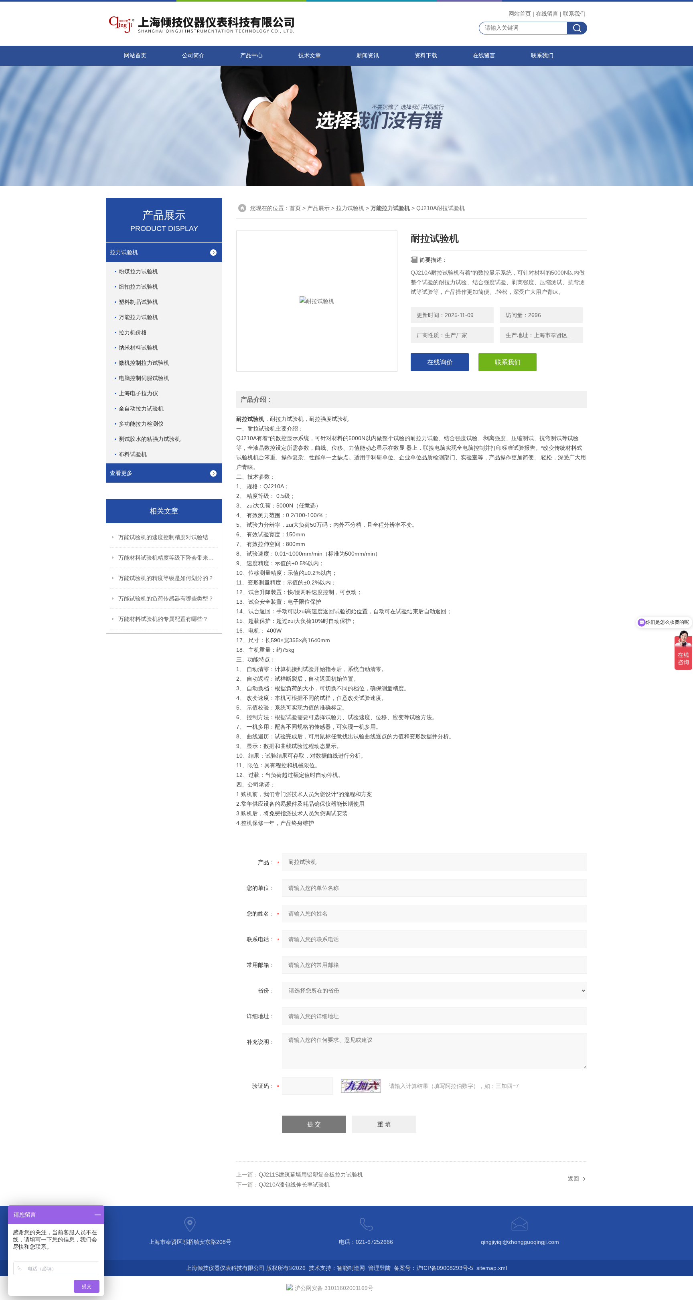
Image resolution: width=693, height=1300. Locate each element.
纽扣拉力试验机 (138, 286)
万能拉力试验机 (138, 317)
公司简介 (193, 56)
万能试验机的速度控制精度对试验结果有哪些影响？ (168, 537)
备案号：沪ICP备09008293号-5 (433, 1268)
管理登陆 (379, 1268)
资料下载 (426, 56)
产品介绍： (257, 399)
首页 (295, 208)
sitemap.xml (491, 1268)
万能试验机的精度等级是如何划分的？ (166, 578)
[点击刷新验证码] (361, 1086)
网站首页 (520, 13)
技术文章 (309, 56)
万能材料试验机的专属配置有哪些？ (163, 619)
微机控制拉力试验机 (144, 363)
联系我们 (574, 13)
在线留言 (547, 13)
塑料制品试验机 (138, 302)
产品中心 (251, 56)
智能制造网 (351, 1268)
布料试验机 (133, 454)
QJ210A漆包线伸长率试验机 (294, 1184)
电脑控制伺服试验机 (144, 378)
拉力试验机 (124, 252)
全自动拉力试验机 (141, 408)
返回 (573, 1178)
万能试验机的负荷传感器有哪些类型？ (166, 598)
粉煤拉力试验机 (138, 271)
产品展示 (318, 208)
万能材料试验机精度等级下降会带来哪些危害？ (168, 557)
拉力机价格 (133, 332)
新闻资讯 (368, 56)
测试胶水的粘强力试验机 (149, 439)
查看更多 (121, 473)
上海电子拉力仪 (138, 393)
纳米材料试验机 (138, 347)
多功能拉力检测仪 (141, 424)
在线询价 (440, 362)
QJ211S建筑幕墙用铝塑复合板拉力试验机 (311, 1174)
